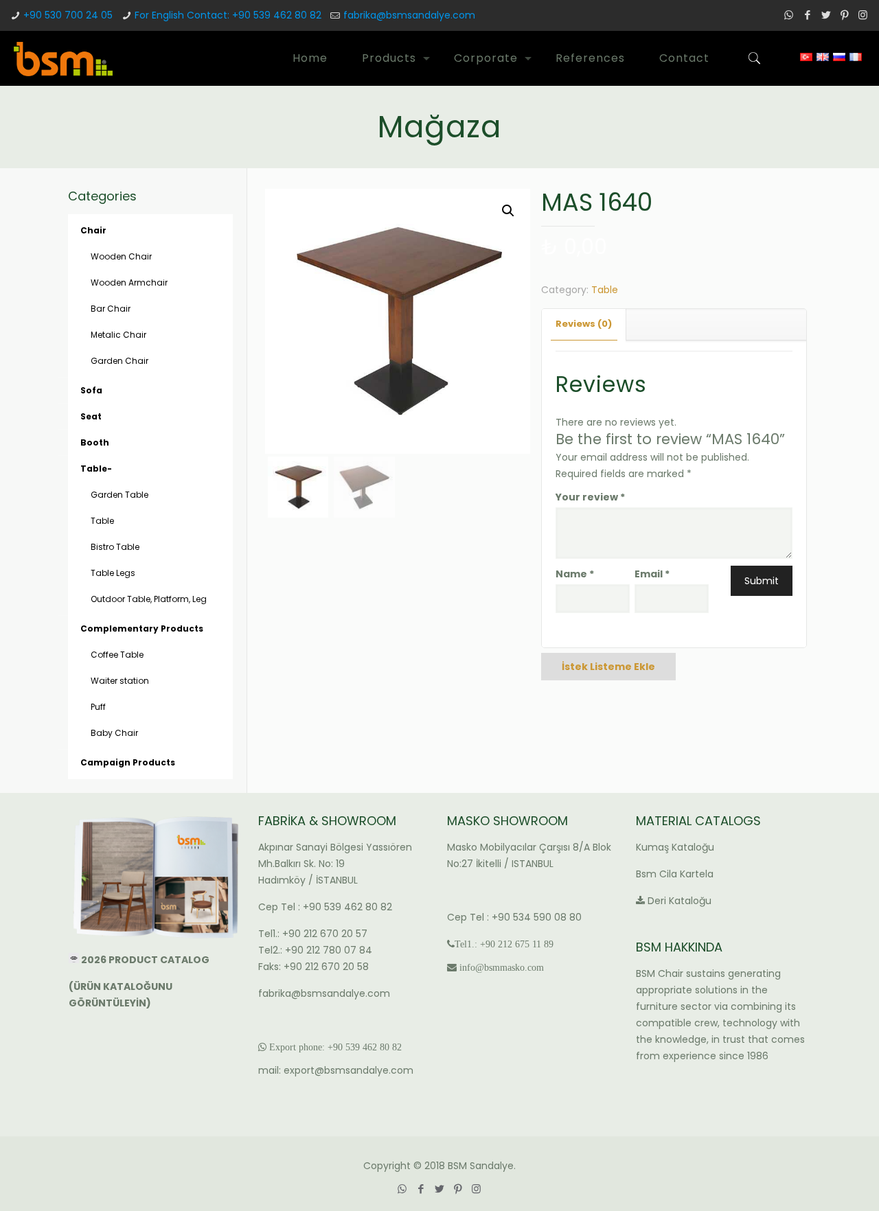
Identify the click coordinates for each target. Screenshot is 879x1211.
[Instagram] (863, 15)
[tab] (584, 324)
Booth (94, 442)
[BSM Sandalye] (63, 58)
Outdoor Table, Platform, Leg (149, 599)
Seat (91, 416)
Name (575, 574)
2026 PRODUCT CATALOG (146, 960)
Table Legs (113, 573)
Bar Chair (110, 308)
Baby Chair (114, 733)
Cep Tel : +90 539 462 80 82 (325, 907)
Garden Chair (119, 361)
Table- (96, 468)
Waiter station (120, 681)
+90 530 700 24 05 (68, 15)
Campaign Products (127, 762)
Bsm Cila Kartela (675, 874)
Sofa (91, 390)
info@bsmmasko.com (501, 967)
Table (604, 290)
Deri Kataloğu (679, 901)
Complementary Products (141, 628)
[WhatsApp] (788, 15)
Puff (98, 707)
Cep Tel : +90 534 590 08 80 (514, 917)
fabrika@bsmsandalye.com (409, 15)
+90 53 (341, 1047)
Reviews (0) (584, 323)
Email (652, 574)
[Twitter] (826, 15)
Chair (93, 230)
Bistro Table (115, 547)
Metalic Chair (118, 335)
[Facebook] (807, 15)
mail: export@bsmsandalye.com (335, 1070)
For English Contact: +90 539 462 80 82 (228, 15)
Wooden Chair (121, 256)
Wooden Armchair (129, 282)
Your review (590, 497)
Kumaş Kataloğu (675, 847)
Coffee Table (117, 654)
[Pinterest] (844, 15)
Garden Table (119, 494)
